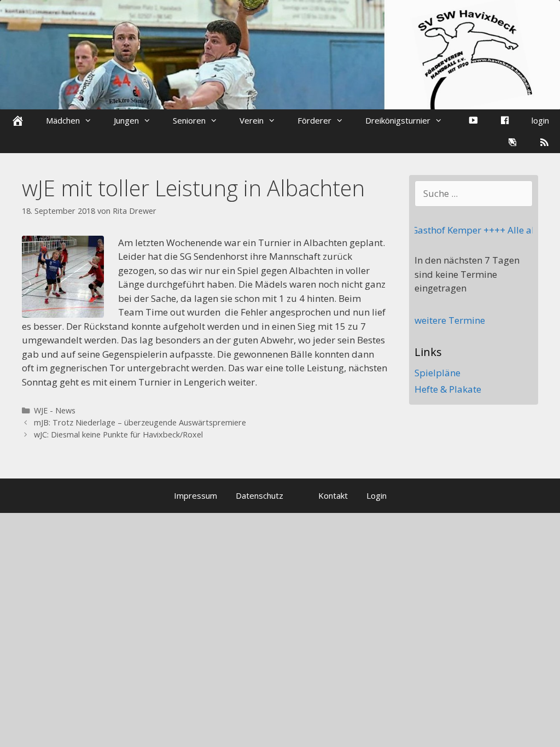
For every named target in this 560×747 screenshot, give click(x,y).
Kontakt (333, 495)
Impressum (195, 495)
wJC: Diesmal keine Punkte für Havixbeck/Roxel (118, 434)
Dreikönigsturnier (397, 120)
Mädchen (63, 120)
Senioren (189, 120)
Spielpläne (437, 372)
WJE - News (54, 410)
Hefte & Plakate (448, 389)
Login (376, 495)
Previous (8, 66)
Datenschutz (259, 495)
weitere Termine (450, 320)
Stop (547, 19)
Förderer (314, 120)
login (540, 120)
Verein (252, 120)
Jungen (126, 120)
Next (552, 66)
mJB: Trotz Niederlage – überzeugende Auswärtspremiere (140, 422)
